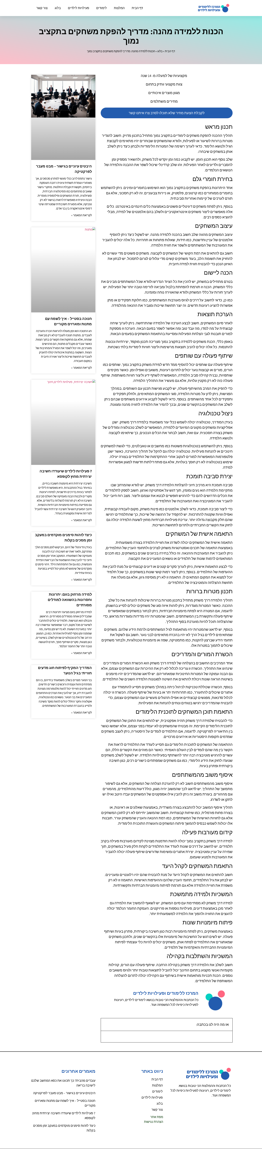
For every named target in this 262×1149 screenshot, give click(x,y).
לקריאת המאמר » (81, 215)
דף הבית (137, 8)
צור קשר (42, 8)
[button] (105, 1024)
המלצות (119, 8)
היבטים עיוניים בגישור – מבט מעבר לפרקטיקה (64, 1093)
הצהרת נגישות (153, 1122)
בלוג (58, 8)
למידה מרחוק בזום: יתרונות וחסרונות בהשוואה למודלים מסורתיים (70, 599)
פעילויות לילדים (78, 8)
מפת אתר (156, 1117)
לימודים (101, 8)
